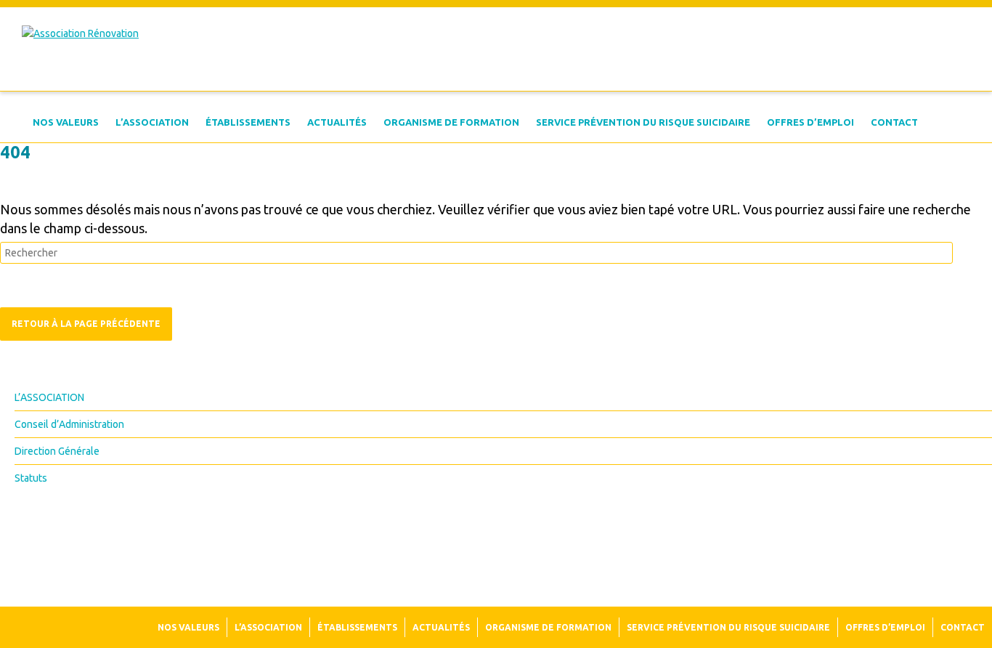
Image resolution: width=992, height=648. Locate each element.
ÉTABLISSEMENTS (248, 122)
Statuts (31, 478)
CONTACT (894, 122)
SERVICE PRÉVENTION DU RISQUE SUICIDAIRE (643, 122)
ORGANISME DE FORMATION (451, 122)
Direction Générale (57, 451)
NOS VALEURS (66, 122)
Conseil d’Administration (69, 424)
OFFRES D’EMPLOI (810, 122)
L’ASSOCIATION (152, 122)
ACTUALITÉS (337, 122)
